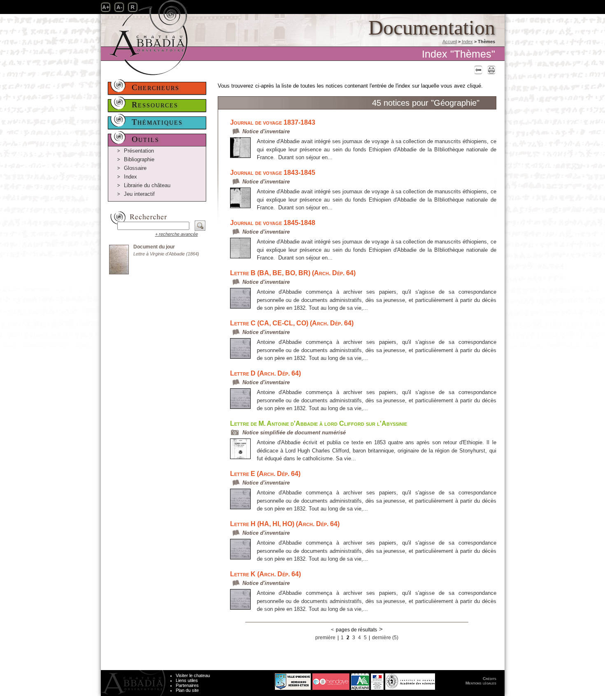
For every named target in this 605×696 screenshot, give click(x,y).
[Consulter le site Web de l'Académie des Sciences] (410, 679)
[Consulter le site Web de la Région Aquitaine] (360, 679)
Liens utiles (187, 680)
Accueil (449, 41)
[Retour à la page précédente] (477, 69)
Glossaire (135, 168)
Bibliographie (139, 159)
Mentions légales (480, 683)
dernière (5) (385, 637)
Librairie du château (147, 185)
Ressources (155, 104)
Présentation (139, 151)
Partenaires (187, 685)
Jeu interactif (139, 194)
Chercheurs (155, 87)
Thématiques (157, 121)
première (325, 637)
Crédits (489, 678)
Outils (145, 139)
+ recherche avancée (176, 234)
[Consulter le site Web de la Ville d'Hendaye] (262, 679)
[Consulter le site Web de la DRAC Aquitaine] (377, 679)
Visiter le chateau (193, 675)
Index (467, 41)
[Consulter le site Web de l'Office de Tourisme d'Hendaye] (330, 679)
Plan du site (187, 690)
